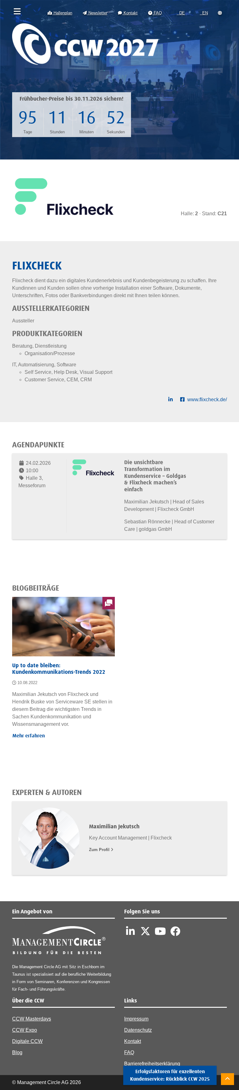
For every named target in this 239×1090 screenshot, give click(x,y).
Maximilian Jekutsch (114, 827)
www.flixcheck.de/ (207, 399)
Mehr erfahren (28, 735)
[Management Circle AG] (58, 941)
